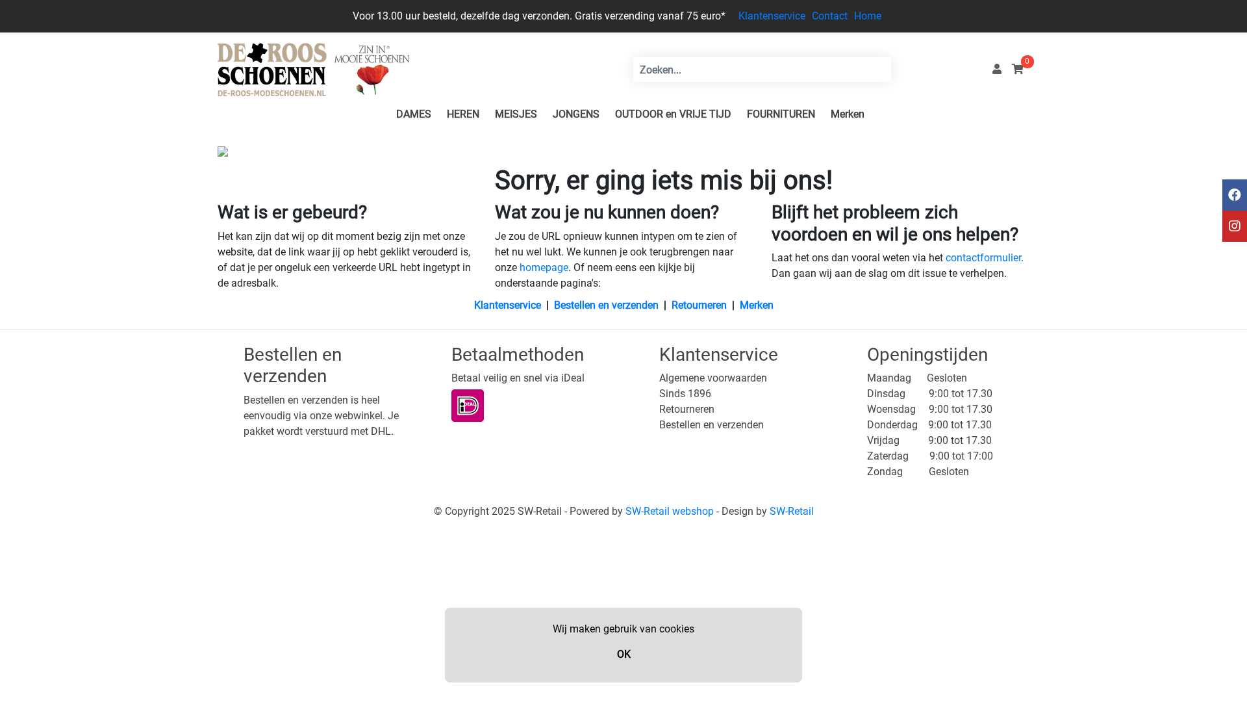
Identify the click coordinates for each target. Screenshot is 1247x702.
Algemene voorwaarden (713, 378)
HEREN (463, 114)
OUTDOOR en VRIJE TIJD (673, 114)
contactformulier (983, 258)
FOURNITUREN (781, 114)
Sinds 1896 (685, 393)
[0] (1018, 69)
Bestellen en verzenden (606, 305)
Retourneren (699, 305)
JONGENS (576, 114)
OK (624, 654)
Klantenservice (771, 16)
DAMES (413, 114)
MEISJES (516, 114)
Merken (847, 114)
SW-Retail (792, 511)
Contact (830, 16)
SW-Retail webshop (669, 511)
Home (867, 16)
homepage (544, 267)
